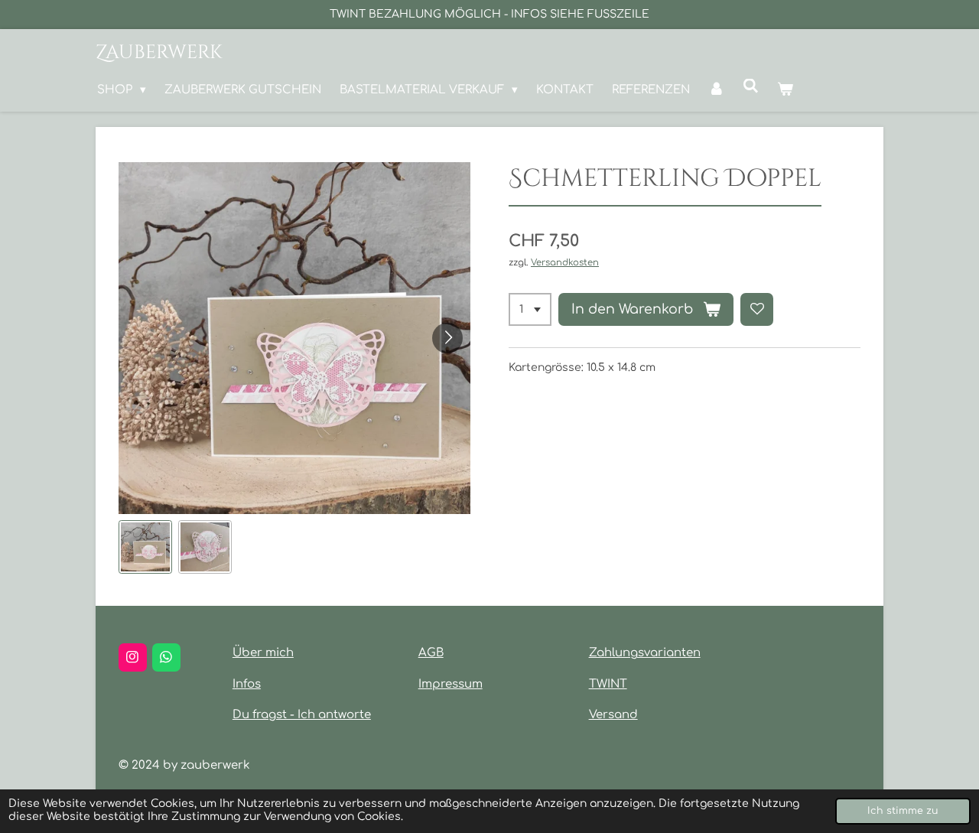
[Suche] (750, 86)
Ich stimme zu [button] (902, 810)
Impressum (450, 684)
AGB (431, 652)
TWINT (608, 684)
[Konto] (716, 90)
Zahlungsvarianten (645, 652)
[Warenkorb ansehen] (785, 90)
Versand (613, 714)
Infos (247, 684)
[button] (145, 547)
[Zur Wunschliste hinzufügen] (757, 310)
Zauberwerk (159, 52)
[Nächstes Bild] (447, 338)
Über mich (263, 652)
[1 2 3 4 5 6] (530, 310)
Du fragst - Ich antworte (302, 714)
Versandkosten (565, 263)
